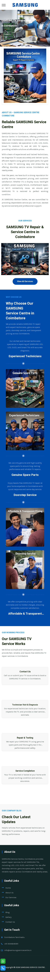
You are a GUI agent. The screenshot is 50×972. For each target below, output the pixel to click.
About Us (9, 892)
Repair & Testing (25, 737)
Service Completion (25, 771)
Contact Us (7, 34)
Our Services (10, 897)
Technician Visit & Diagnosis (25, 704)
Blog (7, 912)
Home (8, 888)
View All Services (25, 281)
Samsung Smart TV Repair (25, 264)
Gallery (8, 917)
